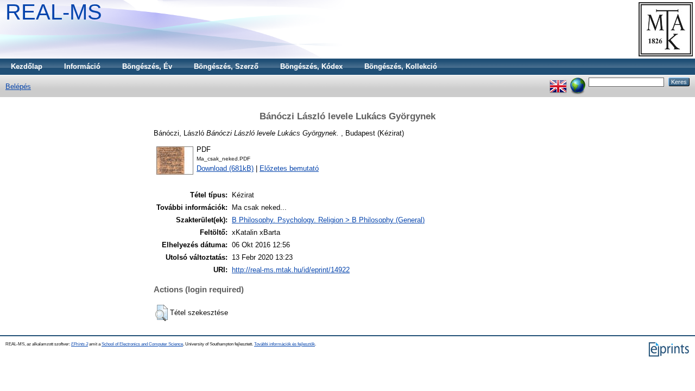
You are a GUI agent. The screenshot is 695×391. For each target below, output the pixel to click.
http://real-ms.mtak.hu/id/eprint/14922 (291, 270)
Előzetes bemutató (289, 168)
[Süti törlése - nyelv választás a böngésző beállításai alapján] (577, 82)
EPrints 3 (79, 344)
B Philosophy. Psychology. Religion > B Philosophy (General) (328, 220)
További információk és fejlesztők (284, 344)
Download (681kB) (225, 168)
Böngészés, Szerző (226, 66)
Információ (82, 66)
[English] (558, 82)
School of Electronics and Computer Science (142, 344)
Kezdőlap (26, 66)
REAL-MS (53, 12)
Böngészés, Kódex (311, 66)
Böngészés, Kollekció (400, 66)
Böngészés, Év (147, 66)
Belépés (18, 86)
